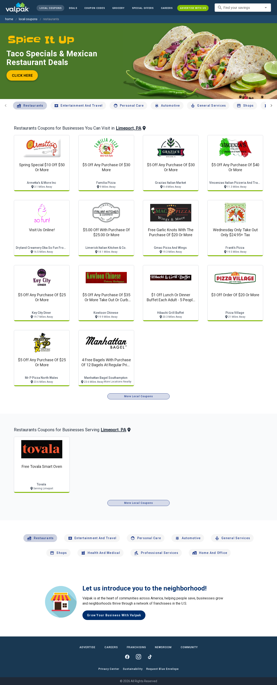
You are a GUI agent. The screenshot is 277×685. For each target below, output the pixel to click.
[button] (142, 8)
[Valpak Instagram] (138, 657)
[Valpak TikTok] (150, 657)
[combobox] (243, 7)
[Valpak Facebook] (127, 657)
